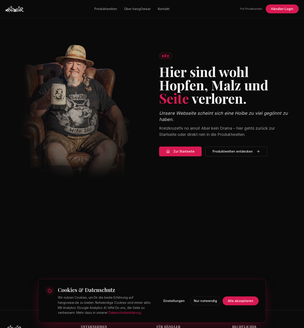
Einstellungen (174, 301)
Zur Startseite (184, 151)
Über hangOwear (137, 9)
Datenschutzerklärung (125, 312)
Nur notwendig (205, 301)
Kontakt (164, 9)
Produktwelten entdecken (233, 151)
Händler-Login (282, 9)
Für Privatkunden (251, 8)
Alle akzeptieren (240, 301)
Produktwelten (105, 9)
